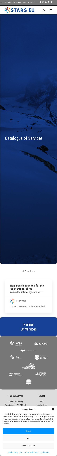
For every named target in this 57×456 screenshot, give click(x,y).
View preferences (28, 445)
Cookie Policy (13, 452)
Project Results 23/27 (25, 2)
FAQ (41, 401)
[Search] (42, 10)
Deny (28, 438)
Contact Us (10, 2)
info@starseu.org (15, 401)
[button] (53, 409)
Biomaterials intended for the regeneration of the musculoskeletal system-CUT (27, 289)
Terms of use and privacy (28, 452)
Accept (28, 431)
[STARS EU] (19, 10)
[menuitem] (10, 2)
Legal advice (44, 452)
